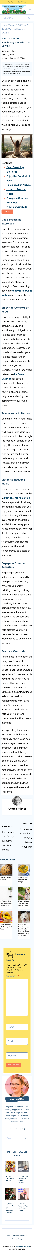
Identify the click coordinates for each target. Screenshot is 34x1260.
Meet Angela (17, 1099)
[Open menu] (30, 9)
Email (10, 1041)
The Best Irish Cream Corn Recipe (22, 880)
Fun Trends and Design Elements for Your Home (8, 838)
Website (12, 1055)
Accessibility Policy (20, 1235)
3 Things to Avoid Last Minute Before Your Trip (26, 835)
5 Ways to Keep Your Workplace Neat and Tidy (6, 903)
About (9, 1235)
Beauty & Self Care (11, 38)
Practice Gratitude (16, 206)
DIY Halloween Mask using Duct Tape (6, 927)
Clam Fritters (22, 2)
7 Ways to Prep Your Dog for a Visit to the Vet (23, 903)
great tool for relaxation (16, 497)
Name (11, 1026)
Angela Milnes (10, 51)
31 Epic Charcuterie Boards (10, 1178)
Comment (12, 975)
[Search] (25, 1138)
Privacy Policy (17, 1239)
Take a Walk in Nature (18, 184)
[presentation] (6, 870)
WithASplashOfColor (22, 1246)
